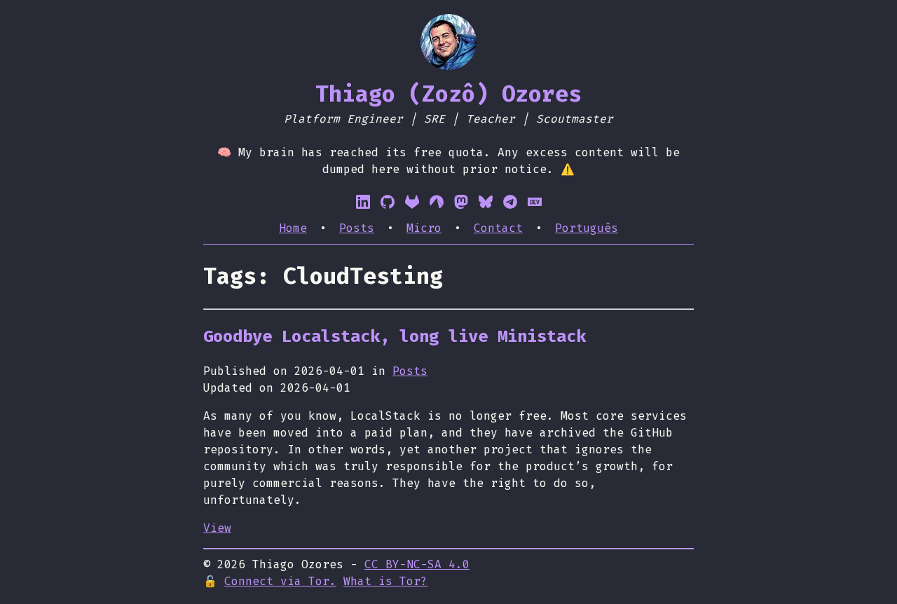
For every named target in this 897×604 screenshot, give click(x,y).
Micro (423, 228)
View (217, 528)
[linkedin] (363, 202)
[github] (388, 202)
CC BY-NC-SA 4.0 (417, 564)
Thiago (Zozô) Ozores (448, 94)
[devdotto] (535, 202)
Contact (498, 228)
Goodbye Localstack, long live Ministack (394, 336)
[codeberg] (437, 202)
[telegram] (510, 202)
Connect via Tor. (280, 581)
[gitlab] (412, 202)
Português (586, 228)
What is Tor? (385, 581)
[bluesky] (486, 202)
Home (293, 228)
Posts (356, 228)
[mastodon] (461, 202)
